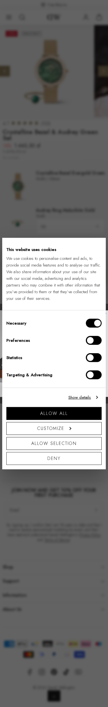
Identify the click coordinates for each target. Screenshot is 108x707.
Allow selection (54, 443)
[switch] (94, 340)
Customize (50, 428)
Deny (54, 458)
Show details (79, 397)
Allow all (54, 413)
